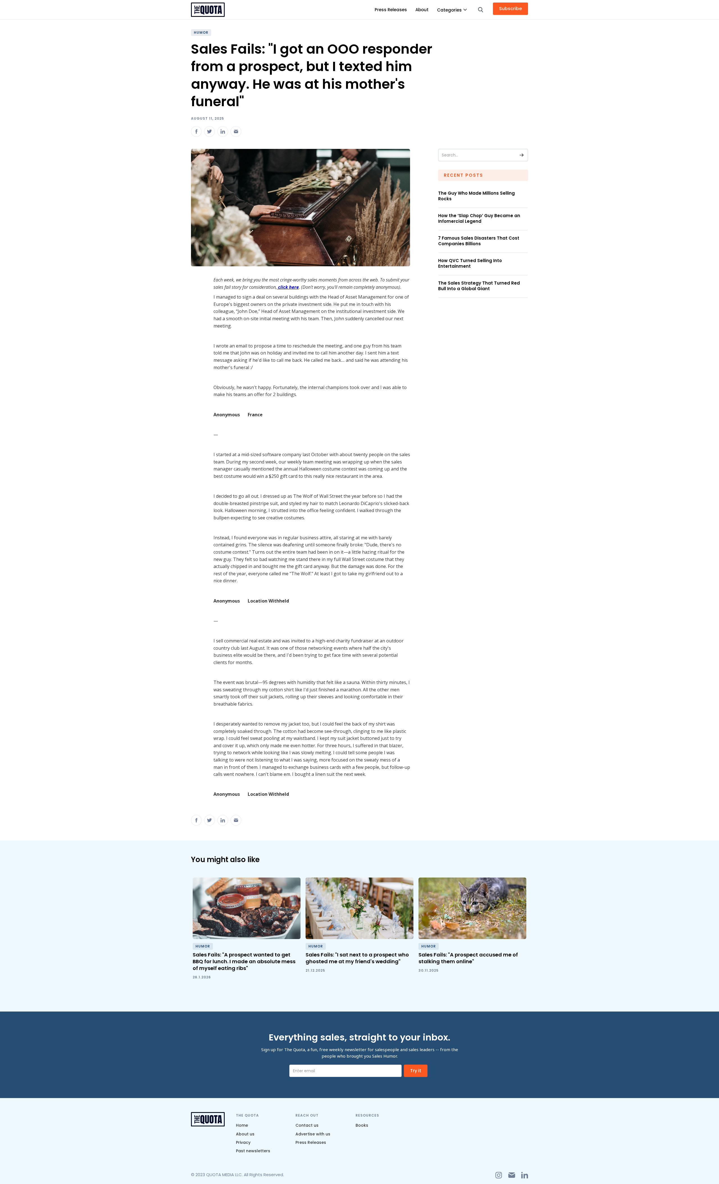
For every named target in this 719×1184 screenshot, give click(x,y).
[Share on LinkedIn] (222, 131)
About (422, 10)
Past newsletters (253, 1151)
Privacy (243, 1142)
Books (362, 1125)
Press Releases (391, 10)
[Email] (236, 131)
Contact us (306, 1125)
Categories (449, 10)
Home (242, 1125)
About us (245, 1134)
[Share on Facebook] (196, 131)
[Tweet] (209, 131)
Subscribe (510, 8)
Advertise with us (312, 1134)
